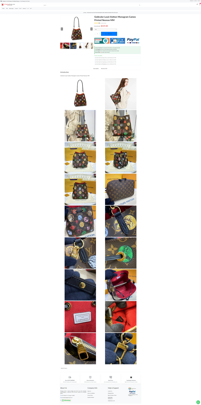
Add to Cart (110, 33)
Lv (27, 8)
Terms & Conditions (91, 393)
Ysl (30, 8)
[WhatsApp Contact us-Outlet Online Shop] (198, 402)
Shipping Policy (111, 393)
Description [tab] (96, 68)
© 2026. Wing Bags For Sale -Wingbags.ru (133, 395)
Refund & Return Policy (112, 395)
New (7, 8)
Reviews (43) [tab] (104, 68)
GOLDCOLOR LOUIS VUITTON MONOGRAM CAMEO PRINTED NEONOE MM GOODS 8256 (102, 12)
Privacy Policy (90, 395)
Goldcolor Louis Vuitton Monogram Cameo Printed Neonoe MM (75, 75)
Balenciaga (11, 8)
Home (3, 8)
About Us (89, 391)
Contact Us (110, 391)
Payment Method (91, 397)
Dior (20, 8)
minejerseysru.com (111, 400)
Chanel (16, 8)
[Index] (197, 4)
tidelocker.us (110, 398)
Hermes (24, 8)
